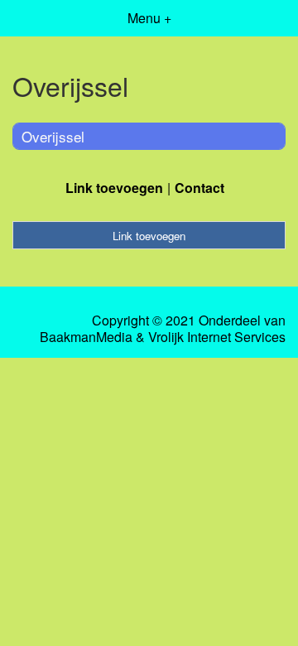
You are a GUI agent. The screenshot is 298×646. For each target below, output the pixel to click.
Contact (199, 187)
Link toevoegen (114, 187)
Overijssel (53, 136)
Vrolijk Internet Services (217, 337)
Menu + (149, 17)
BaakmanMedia (86, 337)
